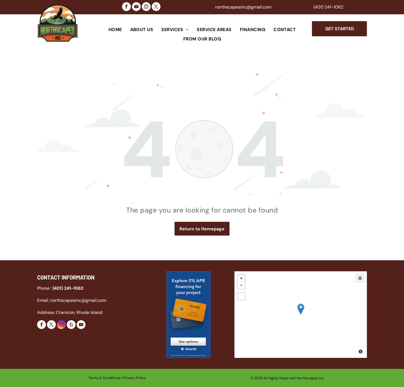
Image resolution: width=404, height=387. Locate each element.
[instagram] (146, 7)
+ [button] (241, 278)
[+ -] (300, 314)
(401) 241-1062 (328, 7)
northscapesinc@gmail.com (243, 7)
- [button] (241, 285)
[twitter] (156, 7)
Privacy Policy (134, 377)
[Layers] (360, 278)
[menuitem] (115, 29)
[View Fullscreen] (241, 296)
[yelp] (71, 325)
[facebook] (126, 7)
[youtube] (136, 7)
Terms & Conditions (104, 377)
